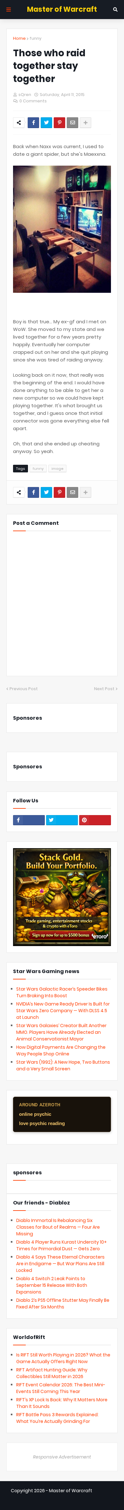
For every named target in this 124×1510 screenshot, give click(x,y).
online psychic (35, 1114)
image (57, 468)
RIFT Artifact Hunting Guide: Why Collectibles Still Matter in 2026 (51, 1373)
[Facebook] (33, 122)
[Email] (72, 122)
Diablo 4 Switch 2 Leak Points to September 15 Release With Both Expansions (51, 1285)
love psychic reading (42, 1123)
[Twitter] (46, 122)
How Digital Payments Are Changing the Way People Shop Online (61, 1050)
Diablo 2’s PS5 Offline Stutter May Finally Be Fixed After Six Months (62, 1303)
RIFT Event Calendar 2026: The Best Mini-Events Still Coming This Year (60, 1388)
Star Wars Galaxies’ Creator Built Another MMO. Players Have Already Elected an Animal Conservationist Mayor (61, 1032)
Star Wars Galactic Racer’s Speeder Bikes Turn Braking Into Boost (61, 992)
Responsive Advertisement (62, 1457)
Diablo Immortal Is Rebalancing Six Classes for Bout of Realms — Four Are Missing (58, 1227)
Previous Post (24, 689)
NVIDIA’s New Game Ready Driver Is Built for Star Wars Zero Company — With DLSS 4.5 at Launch (63, 1010)
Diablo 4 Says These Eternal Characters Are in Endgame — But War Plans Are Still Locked (60, 1263)
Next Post (104, 689)
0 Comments (33, 101)
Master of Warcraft (62, 9)
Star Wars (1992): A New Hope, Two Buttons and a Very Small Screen (63, 1065)
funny (35, 38)
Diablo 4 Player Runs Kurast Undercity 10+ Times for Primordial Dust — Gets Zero (61, 1245)
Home (19, 38)
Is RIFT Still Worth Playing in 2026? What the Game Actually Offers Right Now (63, 1358)
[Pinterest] (59, 122)
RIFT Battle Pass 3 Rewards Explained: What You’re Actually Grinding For (57, 1417)
